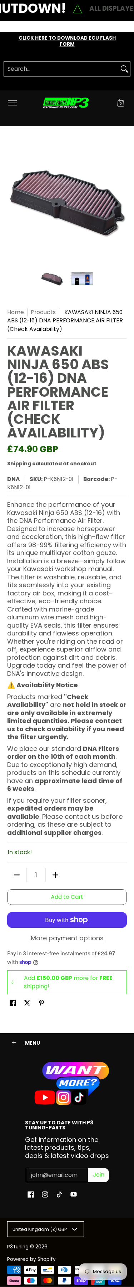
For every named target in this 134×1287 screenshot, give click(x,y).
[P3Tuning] (66, 103)
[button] (121, 103)
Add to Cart (67, 897)
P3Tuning (18, 1246)
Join (98, 1174)
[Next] (122, 200)
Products (43, 312)
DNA (13, 479)
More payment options (67, 938)
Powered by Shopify (31, 1259)
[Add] (55, 874)
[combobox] (61, 69)
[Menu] (12, 103)
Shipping (19, 463)
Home (15, 312)
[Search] (124, 69)
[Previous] (12, 200)
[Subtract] (16, 874)
